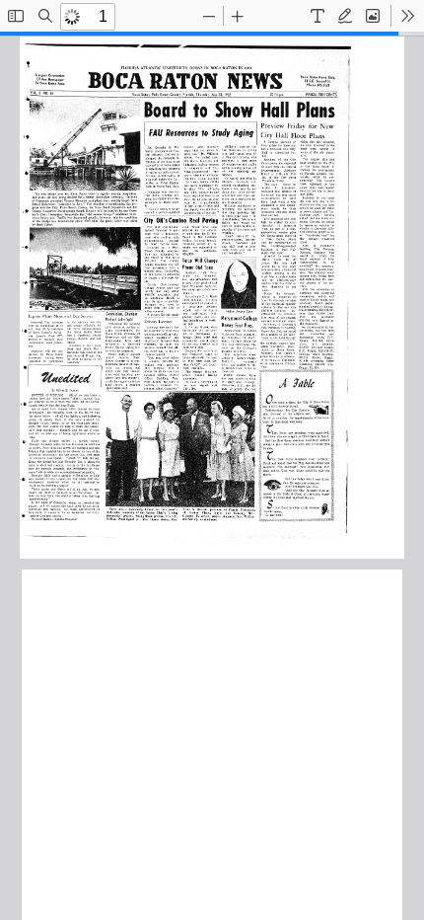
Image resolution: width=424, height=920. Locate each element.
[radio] (317, 16)
